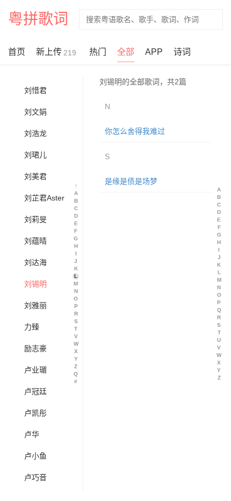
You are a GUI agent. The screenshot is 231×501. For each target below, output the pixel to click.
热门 (97, 51)
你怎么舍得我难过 (135, 131)
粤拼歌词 (38, 19)
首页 (16, 51)
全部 (125, 51)
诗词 (182, 51)
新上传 (56, 52)
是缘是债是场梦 (131, 181)
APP (154, 51)
